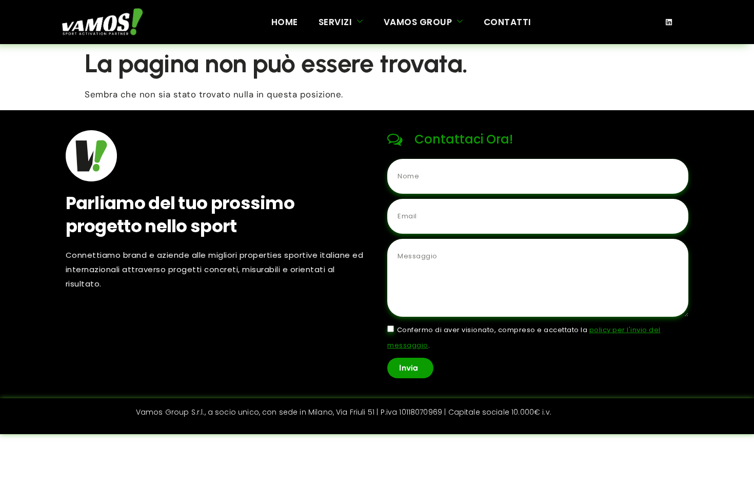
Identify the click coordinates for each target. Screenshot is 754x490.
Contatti (507, 22)
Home (284, 22)
